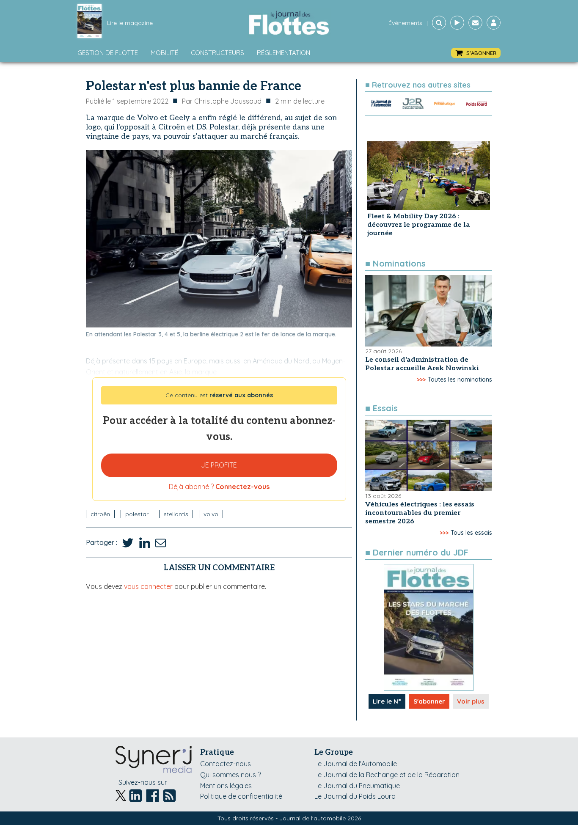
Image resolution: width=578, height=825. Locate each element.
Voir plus (470, 701)
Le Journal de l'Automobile (355, 763)
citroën (100, 514)
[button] (476, 53)
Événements (405, 23)
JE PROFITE (219, 465)
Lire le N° (387, 701)
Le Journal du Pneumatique (357, 785)
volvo (211, 514)
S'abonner (429, 701)
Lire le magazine (130, 23)
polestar (137, 514)
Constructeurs (217, 53)
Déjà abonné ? (219, 486)
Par (221, 101)
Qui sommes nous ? (230, 774)
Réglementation (283, 53)
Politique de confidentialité (241, 796)
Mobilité (164, 53)
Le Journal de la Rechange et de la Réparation (387, 774)
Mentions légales (226, 785)
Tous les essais (471, 532)
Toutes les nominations (460, 379)
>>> (421, 379)
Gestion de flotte (107, 53)
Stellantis (176, 514)
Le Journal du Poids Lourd (355, 796)
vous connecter (148, 586)
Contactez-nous (225, 763)
